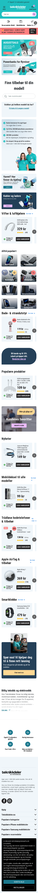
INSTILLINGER (19, 887)
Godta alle (19, 882)
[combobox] (19, 14)
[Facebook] (4, 801)
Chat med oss (19, 673)
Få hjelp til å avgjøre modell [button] (19, 108)
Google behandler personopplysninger (16, 859)
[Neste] (35, 23)
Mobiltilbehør (20, 25)
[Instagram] (9, 801)
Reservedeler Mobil (8, 25)
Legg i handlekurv (23, 239)
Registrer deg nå (19, 359)
